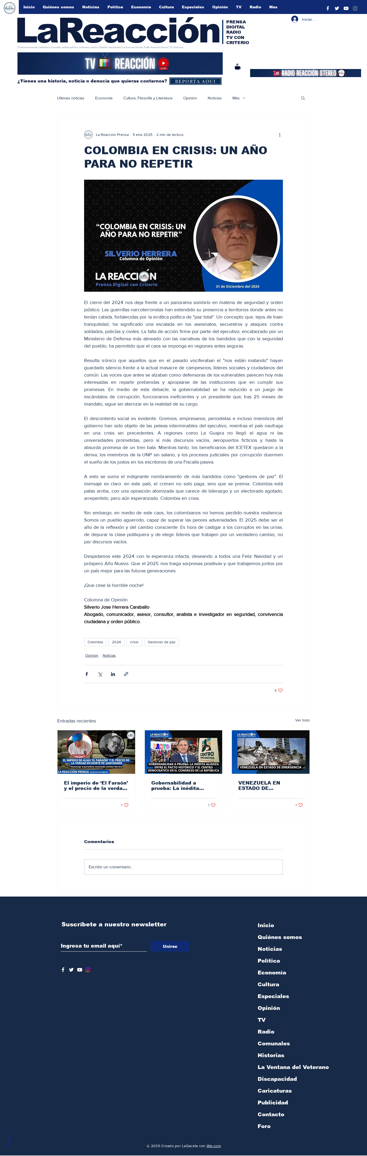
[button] (302, 98)
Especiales (273, 996)
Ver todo (302, 720)
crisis (134, 642)
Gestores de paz (161, 642)
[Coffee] (238, 67)
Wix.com (214, 1146)
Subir (8, 1140)
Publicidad (273, 1103)
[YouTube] (346, 8)
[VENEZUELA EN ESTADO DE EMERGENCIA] (271, 752)
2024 (116, 642)
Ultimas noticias (70, 98)
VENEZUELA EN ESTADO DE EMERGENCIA (259, 785)
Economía (104, 98)
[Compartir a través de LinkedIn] (113, 674)
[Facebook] (328, 8)
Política (269, 961)
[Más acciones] (279, 134)
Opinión (190, 98)
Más (236, 98)
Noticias (215, 98)
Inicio (266, 925)
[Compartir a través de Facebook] (86, 674)
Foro (264, 1126)
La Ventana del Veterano (286, 1067)
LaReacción (117, 30)
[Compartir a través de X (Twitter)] (99, 674)
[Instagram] (355, 8)
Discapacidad (277, 1079)
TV (262, 1020)
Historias (271, 1055)
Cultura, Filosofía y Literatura (147, 98)
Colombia (95, 642)
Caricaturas (275, 1091)
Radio (266, 1032)
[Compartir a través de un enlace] (126, 674)
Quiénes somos (280, 937)
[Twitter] (337, 8)
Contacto (271, 1114)
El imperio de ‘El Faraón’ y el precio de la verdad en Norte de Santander (96, 785)
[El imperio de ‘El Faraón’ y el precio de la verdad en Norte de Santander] (96, 752)
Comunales (274, 1043)
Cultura (268, 984)
